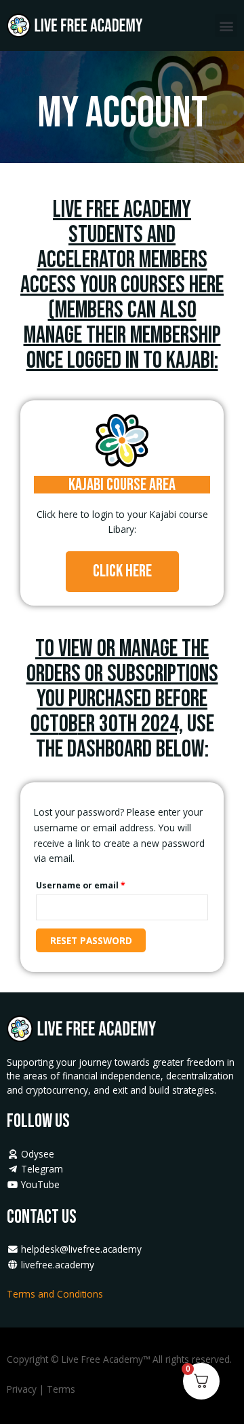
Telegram (40, 1168)
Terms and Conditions (56, 1293)
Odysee (36, 1153)
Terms (61, 1389)
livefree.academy (56, 1264)
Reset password (91, 940)
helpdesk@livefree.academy (81, 1249)
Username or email (100, 884)
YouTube (39, 1184)
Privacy (22, 1389)
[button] (226, 25)
